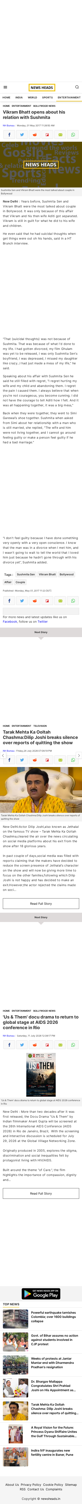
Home (6, 97)
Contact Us (35, 1489)
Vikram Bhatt (47, 574)
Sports (47, 97)
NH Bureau (8, 125)
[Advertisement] (41, 41)
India (19, 97)
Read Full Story (41, 903)
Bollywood (67, 574)
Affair (8, 582)
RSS (23, 1489)
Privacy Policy (31, 1485)
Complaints (54, 1489)
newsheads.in (50, 1499)
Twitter (43, 621)
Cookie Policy (53, 1485)
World (32, 97)
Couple (20, 582)
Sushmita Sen (26, 574)
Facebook (10, 621)
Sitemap (71, 1485)
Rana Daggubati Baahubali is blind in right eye (3, 755)
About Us (12, 1485)
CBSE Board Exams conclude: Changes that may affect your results (79, 755)
